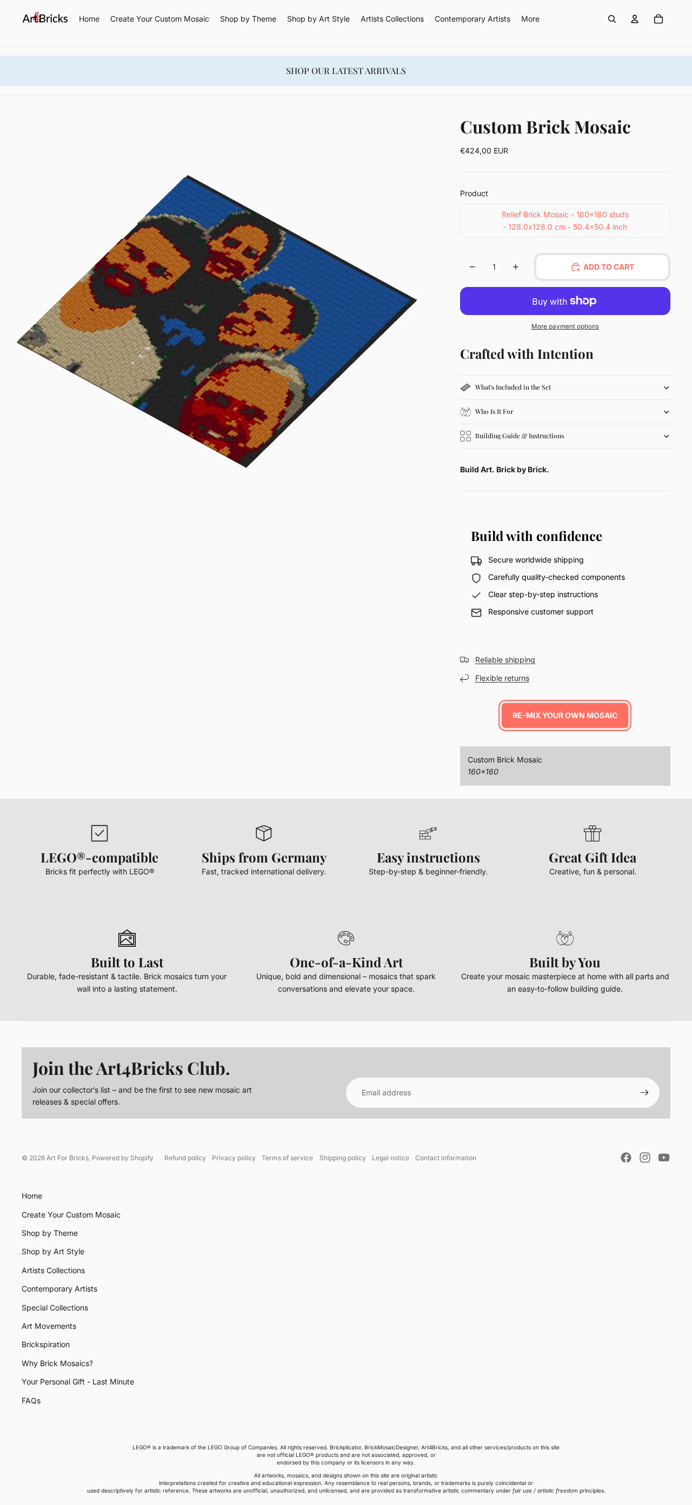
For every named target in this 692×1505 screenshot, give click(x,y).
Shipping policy (343, 1158)
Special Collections (55, 1307)
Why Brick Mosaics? (57, 1363)
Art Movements (49, 1325)
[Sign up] (644, 1092)
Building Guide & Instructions (519, 435)
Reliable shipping (505, 659)
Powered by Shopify (123, 1158)
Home (32, 1195)
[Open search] (612, 19)
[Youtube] (663, 1157)
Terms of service (287, 1158)
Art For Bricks (67, 1158)
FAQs (31, 1400)
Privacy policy (234, 1158)
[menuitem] (530, 19)
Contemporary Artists (59, 1288)
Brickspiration (46, 1344)
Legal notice (390, 1158)
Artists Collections (53, 1270)
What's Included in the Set (513, 387)
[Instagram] (644, 1157)
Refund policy (185, 1158)
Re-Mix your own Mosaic (565, 715)
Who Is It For (494, 411)
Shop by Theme (50, 1233)
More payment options (565, 326)
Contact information (445, 1158)
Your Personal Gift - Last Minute (78, 1381)
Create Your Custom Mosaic (71, 1214)
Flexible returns (502, 678)
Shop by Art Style (53, 1251)
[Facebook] (626, 1157)
